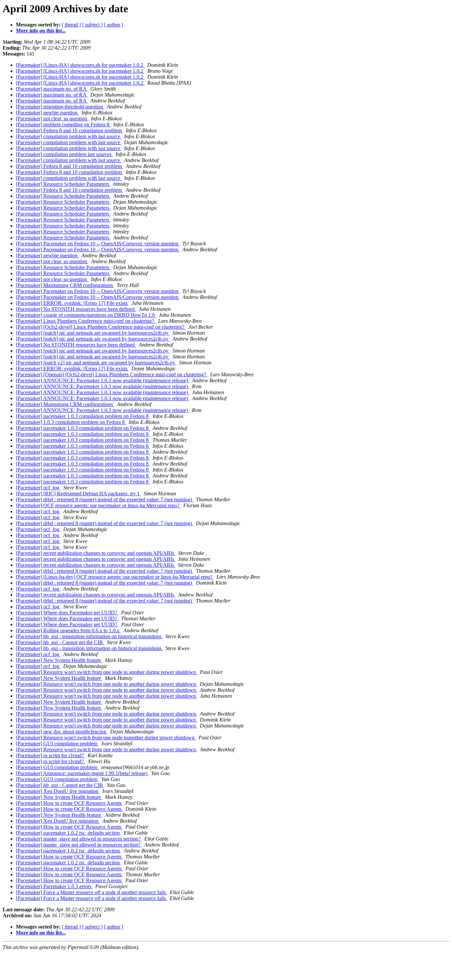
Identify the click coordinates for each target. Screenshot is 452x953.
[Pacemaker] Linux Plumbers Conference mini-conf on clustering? (86, 321)
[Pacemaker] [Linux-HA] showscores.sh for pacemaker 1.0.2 (80, 65)
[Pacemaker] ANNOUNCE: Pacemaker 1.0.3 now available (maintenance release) (102, 380)
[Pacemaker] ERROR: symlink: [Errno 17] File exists (72, 303)
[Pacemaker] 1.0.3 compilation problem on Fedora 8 (71, 422)
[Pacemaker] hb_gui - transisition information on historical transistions (89, 636)
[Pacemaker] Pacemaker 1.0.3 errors (54, 886)
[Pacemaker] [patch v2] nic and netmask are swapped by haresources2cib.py (96, 362)
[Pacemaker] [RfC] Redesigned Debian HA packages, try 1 (78, 493)
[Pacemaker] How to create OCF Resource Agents (69, 803)
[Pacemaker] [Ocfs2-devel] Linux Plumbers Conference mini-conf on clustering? (101, 327)
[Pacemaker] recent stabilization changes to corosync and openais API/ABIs (95, 553)
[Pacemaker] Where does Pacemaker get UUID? (67, 612)
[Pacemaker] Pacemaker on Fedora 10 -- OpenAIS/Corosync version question (98, 243)
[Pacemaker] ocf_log (38, 487)
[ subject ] (92, 24)
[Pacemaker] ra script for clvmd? (50, 755)
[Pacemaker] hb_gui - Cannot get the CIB (60, 642)
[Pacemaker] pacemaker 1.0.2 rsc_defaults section (68, 833)
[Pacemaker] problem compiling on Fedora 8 (63, 124)
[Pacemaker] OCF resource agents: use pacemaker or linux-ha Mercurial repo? (98, 505)
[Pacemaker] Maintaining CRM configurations (65, 285)
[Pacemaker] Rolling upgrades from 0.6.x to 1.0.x (68, 630)
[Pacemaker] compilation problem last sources (64, 154)
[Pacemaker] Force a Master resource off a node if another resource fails (91, 892)
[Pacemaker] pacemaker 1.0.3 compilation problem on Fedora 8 (83, 416)
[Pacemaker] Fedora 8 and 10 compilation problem (69, 130)
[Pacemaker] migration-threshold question (60, 106)
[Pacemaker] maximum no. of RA (52, 89)
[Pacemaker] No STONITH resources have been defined (76, 309)
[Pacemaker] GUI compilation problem (57, 743)
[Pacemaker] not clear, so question (52, 118)
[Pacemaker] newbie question (47, 112)
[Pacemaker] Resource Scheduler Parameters (63, 184)
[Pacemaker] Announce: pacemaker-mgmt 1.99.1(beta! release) (82, 773)
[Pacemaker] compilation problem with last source (68, 136)
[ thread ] (71, 24)
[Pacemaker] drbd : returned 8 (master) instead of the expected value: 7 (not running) (104, 499)
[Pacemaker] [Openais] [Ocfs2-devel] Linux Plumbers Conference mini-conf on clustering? (111, 374)
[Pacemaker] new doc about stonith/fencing (62, 731)
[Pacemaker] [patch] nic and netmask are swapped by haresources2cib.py (93, 333)
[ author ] (113, 24)
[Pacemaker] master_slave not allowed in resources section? (79, 839)
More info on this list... (41, 30)
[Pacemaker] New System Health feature (59, 660)
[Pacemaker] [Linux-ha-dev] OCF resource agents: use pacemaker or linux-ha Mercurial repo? (115, 577)
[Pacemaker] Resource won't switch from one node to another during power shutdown (106, 672)
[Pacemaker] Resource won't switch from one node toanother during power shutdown (106, 737)
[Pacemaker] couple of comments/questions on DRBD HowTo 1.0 (86, 315)
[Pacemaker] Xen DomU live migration (58, 791)
